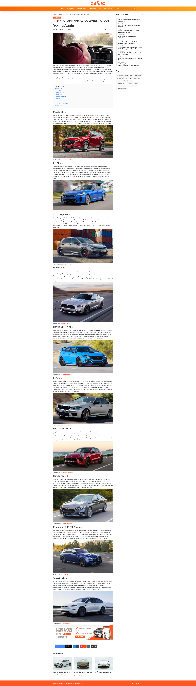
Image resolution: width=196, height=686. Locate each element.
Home (62, 9)
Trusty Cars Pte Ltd (78, 683)
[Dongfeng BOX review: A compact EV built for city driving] (62, 663)
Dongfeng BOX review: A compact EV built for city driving (62, 671)
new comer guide (121, 83)
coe (126, 78)
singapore (119, 86)
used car (126, 86)
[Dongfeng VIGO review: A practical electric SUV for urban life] (83, 663)
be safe (126, 75)
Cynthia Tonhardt (58, 29)
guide (118, 80)
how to (123, 80)
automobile (120, 75)
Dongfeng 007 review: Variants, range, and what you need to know (103, 672)
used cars (133, 86)
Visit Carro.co (108, 9)
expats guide (137, 78)
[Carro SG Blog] (98, 3)
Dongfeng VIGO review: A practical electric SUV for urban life (83, 672)
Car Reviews (61, 14)
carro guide (120, 78)
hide (63, 86)
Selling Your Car (81, 9)
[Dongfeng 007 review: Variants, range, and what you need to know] (104, 663)
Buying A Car (70, 9)
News (99, 9)
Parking (136, 83)
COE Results (92, 9)
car (131, 75)
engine (130, 78)
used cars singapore (122, 88)
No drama (130, 83)
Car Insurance (137, 75)
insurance (129, 80)
